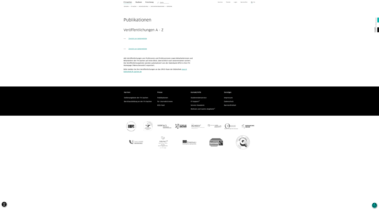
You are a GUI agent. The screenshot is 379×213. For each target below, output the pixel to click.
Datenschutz (229, 101)
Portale (228, 2)
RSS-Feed (161, 105)
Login (235, 2)
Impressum (228, 98)
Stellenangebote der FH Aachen (136, 98)
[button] (374, 206)
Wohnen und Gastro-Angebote (202, 109)
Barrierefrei (244, 2)
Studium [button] (138, 2)
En (254, 2)
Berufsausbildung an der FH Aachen (138, 101)
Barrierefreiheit (230, 105)
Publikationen (162, 98)
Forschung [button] (149, 2)
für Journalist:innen (165, 101)
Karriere (220, 2)
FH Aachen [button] (128, 2)
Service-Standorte (197, 105)
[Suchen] (158, 2)
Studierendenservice (198, 98)
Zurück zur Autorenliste (138, 38)
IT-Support (195, 101)
